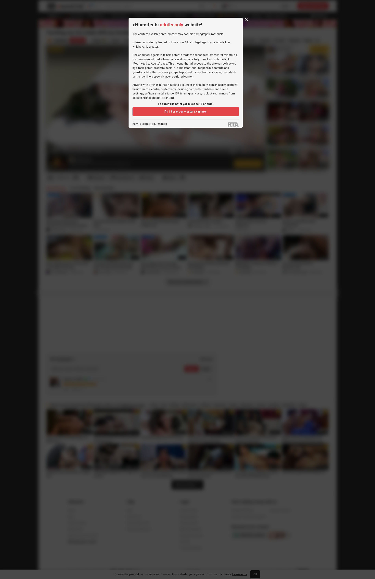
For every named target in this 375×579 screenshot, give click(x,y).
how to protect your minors (149, 123)
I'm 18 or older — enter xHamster (185, 111)
